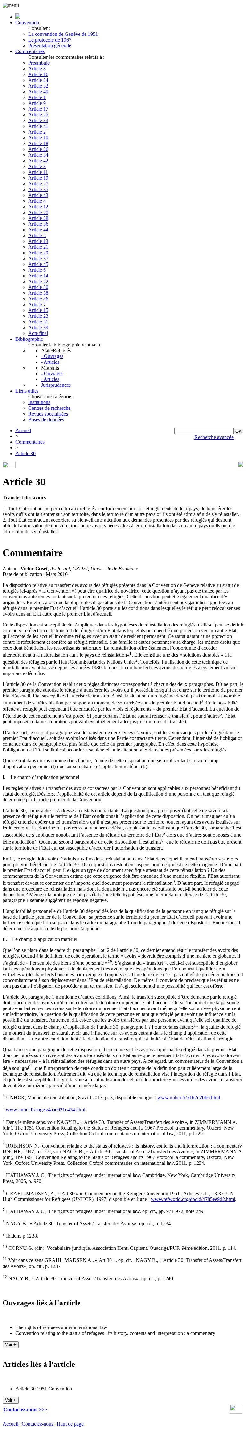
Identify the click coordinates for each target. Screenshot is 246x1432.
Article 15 (38, 310)
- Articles (50, 362)
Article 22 (38, 281)
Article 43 (38, 195)
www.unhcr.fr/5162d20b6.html (188, 1097)
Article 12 (38, 206)
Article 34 (38, 155)
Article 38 (38, 293)
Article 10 (38, 137)
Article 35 (38, 189)
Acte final (38, 333)
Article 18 (38, 143)
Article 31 (38, 321)
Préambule (39, 63)
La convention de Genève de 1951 (63, 34)
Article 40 (38, 91)
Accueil (23, 430)
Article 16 (38, 74)
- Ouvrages (52, 356)
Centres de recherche (49, 408)
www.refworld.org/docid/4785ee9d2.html (193, 1199)
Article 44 (38, 229)
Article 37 (38, 258)
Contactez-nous (37, 1424)
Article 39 (38, 327)
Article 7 (37, 304)
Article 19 (38, 178)
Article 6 (37, 270)
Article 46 (38, 298)
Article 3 (37, 166)
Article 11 (38, 172)
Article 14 (38, 275)
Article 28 (38, 218)
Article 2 (37, 132)
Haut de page (70, 1424)
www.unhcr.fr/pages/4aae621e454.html (45, 1110)
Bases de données (46, 419)
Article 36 (38, 224)
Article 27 (38, 183)
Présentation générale (49, 45)
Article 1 (37, 97)
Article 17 (38, 109)
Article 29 (38, 252)
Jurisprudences (56, 385)
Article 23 (38, 316)
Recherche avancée (214, 437)
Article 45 (38, 264)
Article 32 (38, 86)
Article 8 (37, 68)
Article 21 (38, 247)
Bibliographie (29, 339)
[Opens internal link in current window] (236, 1412)
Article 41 (38, 126)
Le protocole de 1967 (49, 40)
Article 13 (38, 241)
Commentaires (30, 51)
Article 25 (38, 114)
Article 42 (38, 160)
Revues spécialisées (48, 413)
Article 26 (38, 149)
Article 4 (37, 201)
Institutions (39, 402)
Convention (27, 22)
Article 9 (37, 103)
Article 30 (38, 287)
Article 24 (38, 80)
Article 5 (37, 235)
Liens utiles (26, 390)
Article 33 (38, 120)
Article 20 (38, 212)
